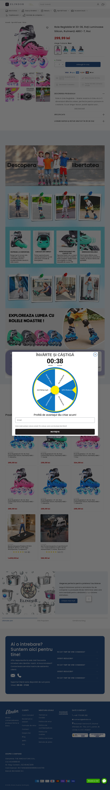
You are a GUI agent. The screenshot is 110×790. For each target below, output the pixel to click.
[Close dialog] (95, 354)
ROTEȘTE (55, 431)
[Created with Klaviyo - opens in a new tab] (55, 437)
